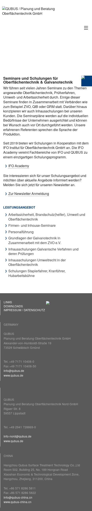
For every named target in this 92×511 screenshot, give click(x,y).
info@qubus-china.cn (18, 497)
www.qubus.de (13, 375)
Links (8, 302)
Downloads (13, 306)
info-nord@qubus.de (17, 436)
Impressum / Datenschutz (24, 310)
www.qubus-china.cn (17, 502)
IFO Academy (18, 165)
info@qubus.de (14, 370)
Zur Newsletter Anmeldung (28, 193)
